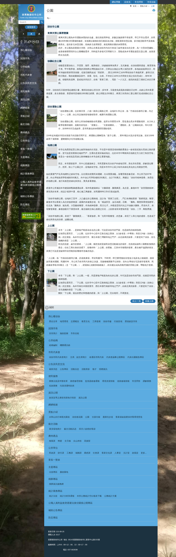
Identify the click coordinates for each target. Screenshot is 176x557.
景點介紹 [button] (25, 116)
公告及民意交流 (56, 364)
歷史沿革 (53, 321)
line (33, 41)
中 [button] (31, 34)
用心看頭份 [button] (26, 50)
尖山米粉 (77, 441)
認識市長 (53, 328)
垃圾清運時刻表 (67, 386)
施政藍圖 (64, 333)
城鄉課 (78, 453)
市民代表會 (54, 352)
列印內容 (154, 10)
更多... (143, 453)
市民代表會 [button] (26, 75)
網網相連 (25, 108)
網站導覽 (116, 2)
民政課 (52, 453)
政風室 (135, 453)
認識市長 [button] (25, 58)
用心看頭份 (54, 316)
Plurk (25, 41)
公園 (152, 6)
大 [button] (39, 34)
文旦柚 (68, 441)
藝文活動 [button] (25, 124)
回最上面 (149, 301)
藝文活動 (53, 424)
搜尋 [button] (42, 22)
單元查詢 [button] (48, 18)
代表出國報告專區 (135, 357)
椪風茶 (52, 441)
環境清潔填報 (108, 381)
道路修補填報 (123, 381)
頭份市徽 (107, 321)
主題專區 (53, 467)
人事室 (118, 453)
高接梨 (87, 441)
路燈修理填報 (76, 381)
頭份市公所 (31, 12)
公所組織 (53, 340)
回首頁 (127, 2)
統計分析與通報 (67, 496)
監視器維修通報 (92, 381)
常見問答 (139, 2)
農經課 (87, 453)
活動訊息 (75, 369)
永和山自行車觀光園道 (59, 417)
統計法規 (53, 496)
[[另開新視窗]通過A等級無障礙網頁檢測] (31, 216)
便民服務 (53, 376)
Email (37, 41)
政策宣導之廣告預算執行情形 (62, 398)
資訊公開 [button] (25, 99)
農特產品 (53, 436)
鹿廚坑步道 (108, 417)
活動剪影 (86, 369)
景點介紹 (143, 6)
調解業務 (147, 381)
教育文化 (86, 321)
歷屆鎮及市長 (131, 321)
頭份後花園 (77, 417)
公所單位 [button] (25, 140)
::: (19, 5)
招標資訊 (103, 369)
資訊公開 (53, 392)
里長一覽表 (26, 149)
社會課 (96, 453)
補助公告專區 (27, 196)
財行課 (61, 453)
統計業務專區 (55, 491)
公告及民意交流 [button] (28, 83)
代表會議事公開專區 (115, 357)
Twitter (29, 41)
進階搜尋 (31, 27)
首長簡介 (53, 333)
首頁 (134, 6)
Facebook (21, 41)
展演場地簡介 (55, 429)
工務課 (70, 453)
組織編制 (53, 345)
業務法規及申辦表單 (58, 381)
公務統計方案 (110, 496)
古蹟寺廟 (96, 417)
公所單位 (53, 448)
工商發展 (96, 321)
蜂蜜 (60, 441)
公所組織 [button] (25, 66)
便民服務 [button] (25, 91)
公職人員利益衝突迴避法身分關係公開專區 (30, 185)
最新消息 (53, 369)
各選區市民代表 (96, 357)
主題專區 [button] (25, 157)
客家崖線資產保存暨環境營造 (129, 417)
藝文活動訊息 (70, 429)
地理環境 (64, 321)
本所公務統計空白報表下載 (89, 496)
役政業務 (53, 386)
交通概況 (75, 321)
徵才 (94, 369)
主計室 (126, 453)
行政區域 (118, 321)
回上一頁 (136, 301)
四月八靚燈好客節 (87, 429)
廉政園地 (64, 472)
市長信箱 (151, 2)
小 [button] (23, 34)
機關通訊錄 (65, 345)
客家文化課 (107, 453)
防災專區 (25, 204)
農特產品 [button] (25, 132)
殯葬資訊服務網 (56, 484)
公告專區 (64, 369)
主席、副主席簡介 (78, 357)
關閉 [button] (51, 307)
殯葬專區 (53, 479)
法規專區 (53, 472)
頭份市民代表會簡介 (58, 357)
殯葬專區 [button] (25, 165)
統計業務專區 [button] (27, 173)
